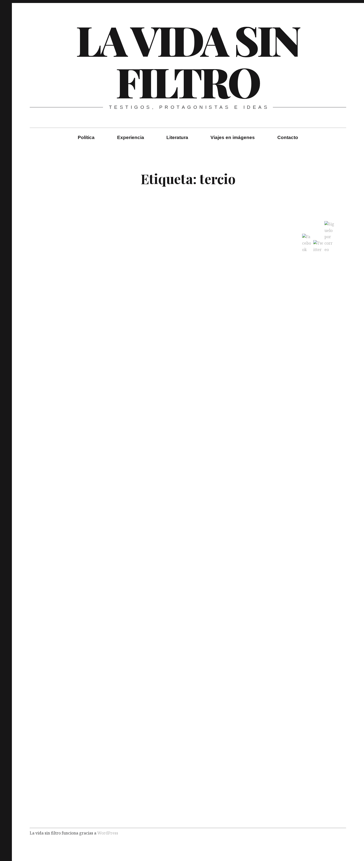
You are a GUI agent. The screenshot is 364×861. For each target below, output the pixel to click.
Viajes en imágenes (232, 137)
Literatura (177, 137)
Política (86, 137)
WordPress (107, 833)
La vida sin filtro (187, 60)
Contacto (287, 137)
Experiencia (130, 137)
